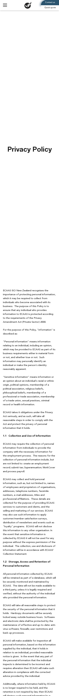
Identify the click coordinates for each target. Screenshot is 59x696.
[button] (50, 7)
